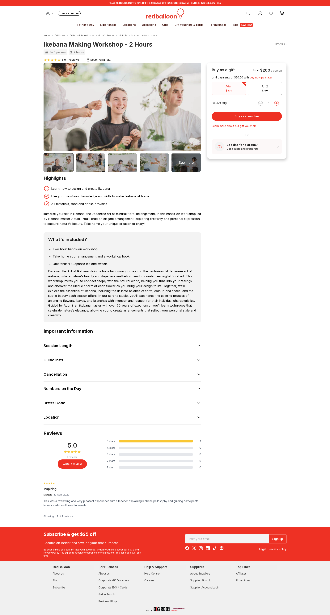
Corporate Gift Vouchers (114, 580)
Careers (149, 580)
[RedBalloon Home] (165, 13)
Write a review (72, 464)
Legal (262, 549)
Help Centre (152, 573)
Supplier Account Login (204, 587)
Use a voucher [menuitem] (70, 14)
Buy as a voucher (247, 116)
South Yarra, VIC (100, 59)
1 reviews (73, 59)
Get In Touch (107, 594)
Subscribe (59, 587)
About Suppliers (200, 573)
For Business (108, 567)
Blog (55, 580)
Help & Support (155, 567)
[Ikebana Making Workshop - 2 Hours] (59, 162)
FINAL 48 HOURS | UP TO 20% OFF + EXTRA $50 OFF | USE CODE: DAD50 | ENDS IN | (165, 3)
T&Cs (131, 549)
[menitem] (271, 13)
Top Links (243, 567)
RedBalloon (61, 567)
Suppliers (197, 567)
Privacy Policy (51, 552)
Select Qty (219, 103)
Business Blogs (108, 601)
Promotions (243, 580)
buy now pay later (261, 77)
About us (58, 573)
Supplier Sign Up (200, 580)
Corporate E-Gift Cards (113, 587)
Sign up (277, 539)
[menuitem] (248, 13)
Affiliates (241, 573)
